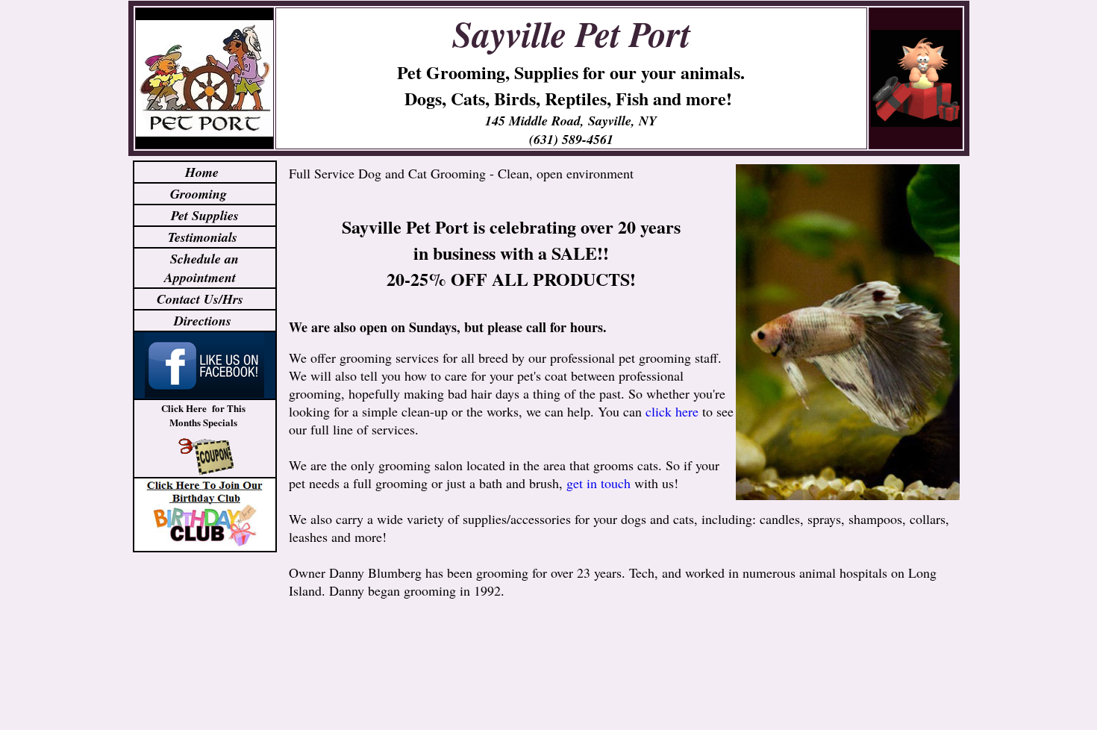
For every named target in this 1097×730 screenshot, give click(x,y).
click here (672, 411)
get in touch (598, 483)
